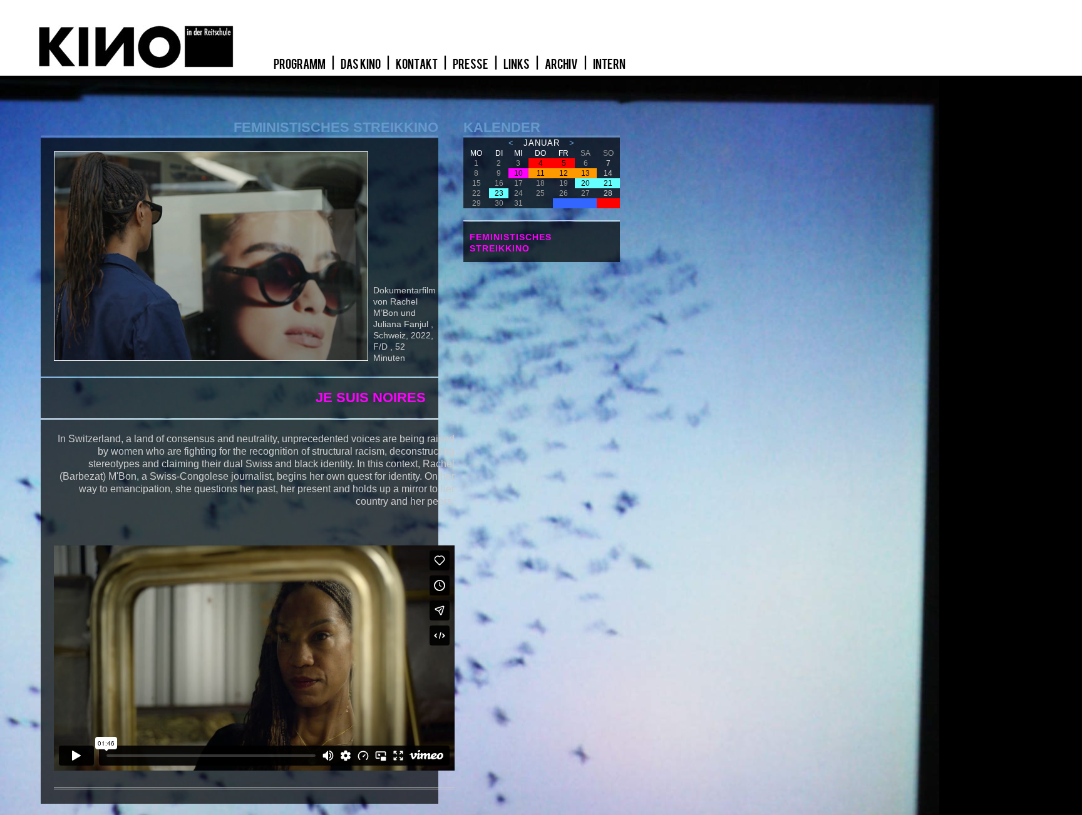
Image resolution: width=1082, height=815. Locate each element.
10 (518, 173)
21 (608, 183)
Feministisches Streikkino (511, 242)
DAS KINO (361, 64)
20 (585, 183)
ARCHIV (562, 64)
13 (585, 173)
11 (541, 173)
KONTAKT (417, 64)
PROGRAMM (300, 64)
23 (499, 193)
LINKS (517, 64)
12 (563, 173)
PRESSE (471, 64)
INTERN (609, 64)
